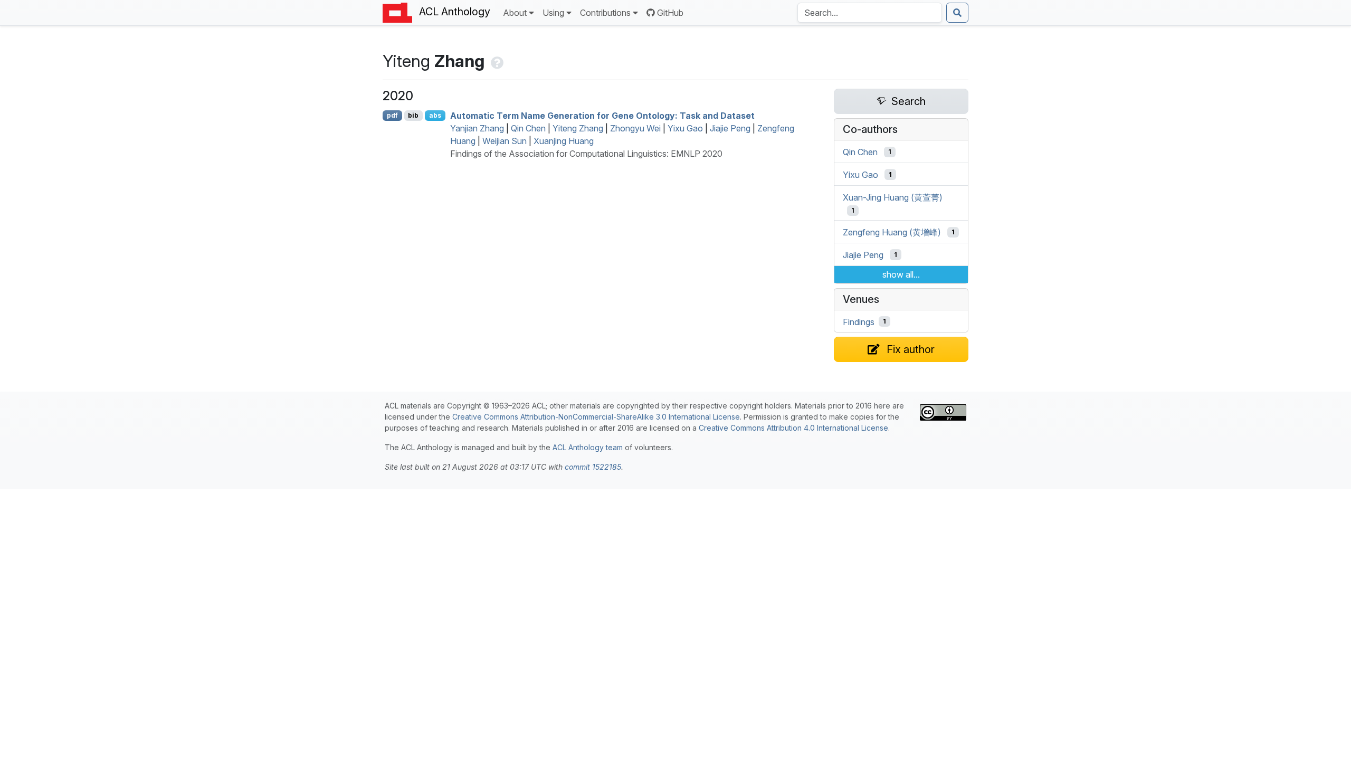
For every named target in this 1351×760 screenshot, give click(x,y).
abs (435, 115)
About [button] (515, 12)
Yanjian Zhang (477, 128)
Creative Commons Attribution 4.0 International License (793, 427)
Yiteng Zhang (578, 128)
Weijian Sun (504, 141)
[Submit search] (957, 13)
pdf (392, 115)
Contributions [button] (605, 12)
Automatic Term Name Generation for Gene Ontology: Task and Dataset (602, 115)
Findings (858, 321)
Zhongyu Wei (635, 128)
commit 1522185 (593, 466)
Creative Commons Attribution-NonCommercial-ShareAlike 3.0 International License (596, 416)
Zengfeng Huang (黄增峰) (892, 232)
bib (413, 115)
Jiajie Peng (730, 128)
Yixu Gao (685, 128)
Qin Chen (528, 128)
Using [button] (553, 12)
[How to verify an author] (496, 61)
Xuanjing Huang (564, 141)
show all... (901, 274)
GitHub (670, 12)
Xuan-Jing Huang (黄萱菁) (893, 197)
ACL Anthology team (588, 447)
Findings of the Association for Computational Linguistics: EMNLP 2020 (586, 153)
